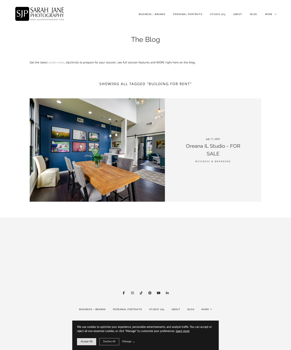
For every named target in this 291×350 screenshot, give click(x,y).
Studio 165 (217, 14)
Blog (253, 14)
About (237, 14)
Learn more (182, 331)
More (269, 14)
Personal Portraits (187, 14)
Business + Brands (152, 14)
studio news (56, 62)
